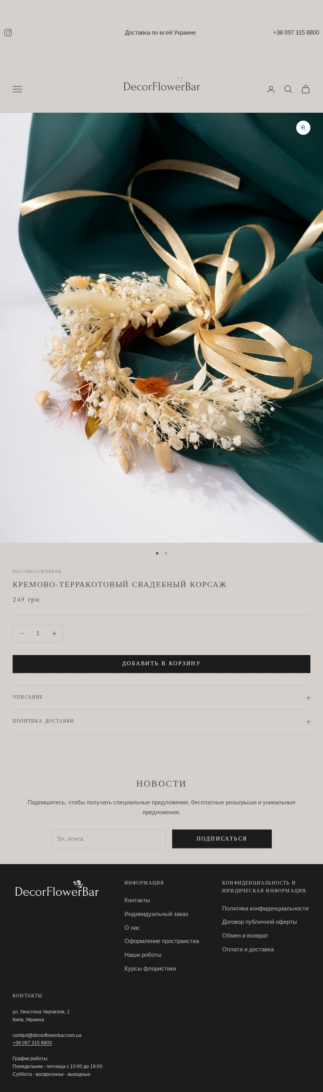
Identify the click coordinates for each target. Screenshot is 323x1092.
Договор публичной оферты (259, 921)
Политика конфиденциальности (265, 908)
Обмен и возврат (245, 935)
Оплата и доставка (248, 949)
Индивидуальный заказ (156, 913)
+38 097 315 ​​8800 (32, 1043)
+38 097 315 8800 (296, 32)
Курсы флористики (150, 968)
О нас (132, 927)
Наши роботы (143, 954)
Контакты (137, 900)
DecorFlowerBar (37, 572)
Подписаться (222, 839)
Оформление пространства (161, 941)
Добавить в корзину (161, 664)
